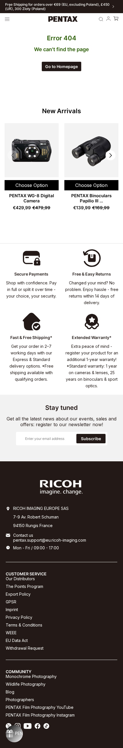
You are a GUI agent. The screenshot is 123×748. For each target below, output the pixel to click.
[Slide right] (113, 6)
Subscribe (91, 438)
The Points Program (24, 586)
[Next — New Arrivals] (111, 155)
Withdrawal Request (24, 648)
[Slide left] (9, 6)
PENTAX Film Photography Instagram (40, 715)
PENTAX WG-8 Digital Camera (31, 198)
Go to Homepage (61, 66)
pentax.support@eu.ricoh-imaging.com (49, 540)
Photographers (20, 699)
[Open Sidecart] (115, 19)
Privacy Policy (19, 617)
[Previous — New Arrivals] (12, 155)
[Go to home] (63, 19)
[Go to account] (108, 19)
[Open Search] (101, 19)
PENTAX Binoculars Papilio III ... (91, 198)
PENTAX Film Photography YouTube (40, 707)
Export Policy (18, 594)
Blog (10, 691)
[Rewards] (14, 733)
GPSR (11, 601)
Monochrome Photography (31, 676)
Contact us (23, 535)
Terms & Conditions (24, 625)
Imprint (12, 609)
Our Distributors (20, 578)
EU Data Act (17, 640)
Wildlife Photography (25, 684)
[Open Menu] (7, 19)
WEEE (11, 632)
